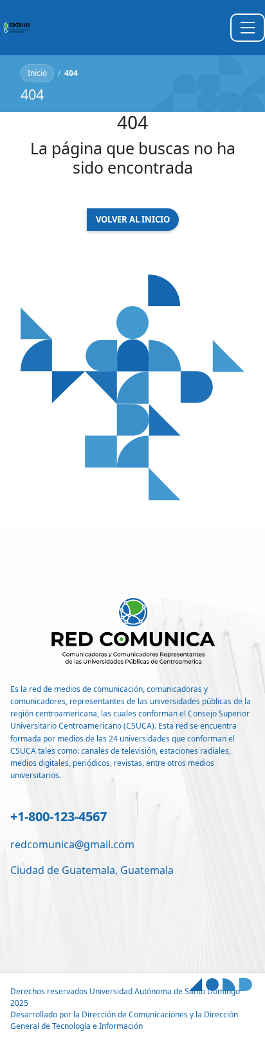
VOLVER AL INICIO (133, 219)
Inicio (37, 73)
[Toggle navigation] (247, 28)
